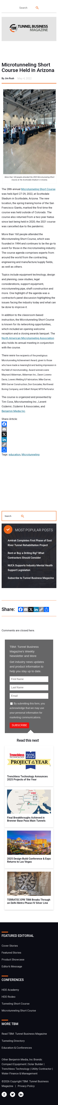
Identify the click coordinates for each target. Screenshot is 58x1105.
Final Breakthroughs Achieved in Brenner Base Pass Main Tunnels (26, 819)
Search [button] (37, 8)
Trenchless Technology (15, 1069)
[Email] (29, 429)
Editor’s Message (12, 967)
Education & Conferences (17, 1048)
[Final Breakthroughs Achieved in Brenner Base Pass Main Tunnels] (29, 802)
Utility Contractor (41, 1069)
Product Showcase (13, 960)
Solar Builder (35, 1064)
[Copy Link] (29, 444)
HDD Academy (10, 990)
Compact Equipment (14, 1064)
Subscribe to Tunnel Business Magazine (31, 578)
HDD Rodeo (8, 997)
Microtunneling (30, 455)
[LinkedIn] (29, 439)
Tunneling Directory (13, 1041)
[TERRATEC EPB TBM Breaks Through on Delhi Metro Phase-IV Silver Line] (29, 884)
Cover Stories (10, 946)
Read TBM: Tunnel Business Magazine (24, 1034)
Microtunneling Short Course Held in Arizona (28, 67)
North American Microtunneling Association (28, 338)
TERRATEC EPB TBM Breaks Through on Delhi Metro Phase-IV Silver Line (28, 901)
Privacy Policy (26, 1086)
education (14, 455)
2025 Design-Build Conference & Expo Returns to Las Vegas (29, 860)
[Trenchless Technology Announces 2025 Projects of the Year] (29, 760)
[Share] (29, 449)
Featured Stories (11, 953)
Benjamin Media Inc (13, 411)
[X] (29, 434)
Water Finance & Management (19, 1074)
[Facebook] (29, 424)
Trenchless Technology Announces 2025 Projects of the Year (27, 778)
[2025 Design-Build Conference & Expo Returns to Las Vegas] (29, 843)
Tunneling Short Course (15, 1004)
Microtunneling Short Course (38, 189)
